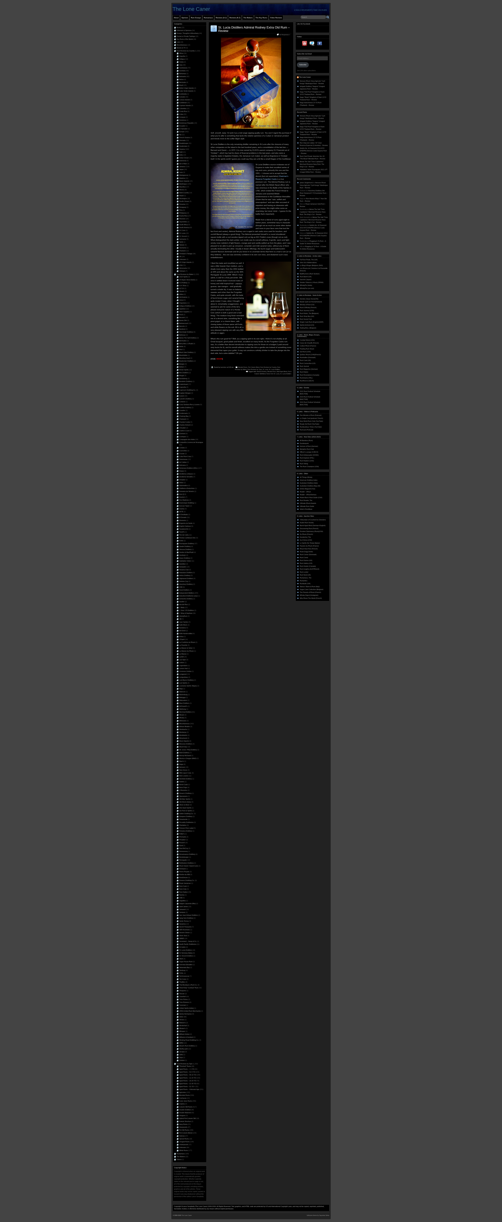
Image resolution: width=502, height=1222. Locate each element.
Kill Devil (182, 631)
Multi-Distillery (184, 753)
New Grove (183, 770)
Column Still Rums (185, 1107)
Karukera (182, 628)
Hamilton (182, 564)
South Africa (183, 225)
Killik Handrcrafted (185, 633)
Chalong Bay (184, 416)
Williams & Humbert (186, 1037)
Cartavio (182, 402)
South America (184, 227)
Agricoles (182, 1092)
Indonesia (182, 161)
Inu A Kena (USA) (306, 540)
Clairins (182, 1104)
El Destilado (183, 514)
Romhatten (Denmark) (308, 357)
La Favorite (183, 645)
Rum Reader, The (306, 500)
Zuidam (182, 1060)
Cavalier (182, 410)
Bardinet (182, 329)
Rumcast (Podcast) (306, 430)
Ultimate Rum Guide (307, 506)
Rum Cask (183, 886)
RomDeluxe (183, 877)
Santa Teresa (184, 921)
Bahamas (182, 74)
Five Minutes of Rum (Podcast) (310, 415)
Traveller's (183, 996)
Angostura (183, 303)
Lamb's (181, 657)
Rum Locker (304, 572)
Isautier (181, 602)
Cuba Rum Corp (185, 456)
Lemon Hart (183, 668)
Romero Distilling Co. (186, 880)
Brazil (181, 85)
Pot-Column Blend (253, 367)
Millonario (182, 721)
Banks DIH (183, 320)
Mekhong (182, 709)
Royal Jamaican (185, 883)
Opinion (184, 18)
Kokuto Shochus (185, 1121)
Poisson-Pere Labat (186, 828)
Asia (180, 65)
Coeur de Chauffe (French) (309, 343)
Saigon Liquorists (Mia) (187, 904)
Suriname (182, 239)
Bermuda (182, 82)
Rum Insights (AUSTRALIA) (309, 569)
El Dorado (182, 517)
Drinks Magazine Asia (307, 489)
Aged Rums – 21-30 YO (187, 1084)
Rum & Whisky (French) (308, 307)
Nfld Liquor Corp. (185, 773)
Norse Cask (183, 785)
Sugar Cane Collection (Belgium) (311, 589)
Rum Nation (183, 892)
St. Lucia (265, 369)
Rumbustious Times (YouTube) (311, 427)
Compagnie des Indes (187, 439)
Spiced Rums (184, 1139)
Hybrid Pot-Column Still (187, 1118)
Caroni (181, 396)
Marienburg (183, 695)
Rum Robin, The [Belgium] (309, 313)
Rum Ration (304, 372)
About (176, 18)
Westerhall (183, 1026)
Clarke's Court (184, 431)
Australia (182, 71)
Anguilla (182, 56)
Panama (182, 204)
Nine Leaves (183, 776)
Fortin (181, 541)
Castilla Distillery (185, 408)
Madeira (182, 178)
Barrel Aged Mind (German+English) (313, 525)
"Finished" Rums (185, 1066)
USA (180, 265)
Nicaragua (183, 198)
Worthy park (183, 1049)
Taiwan (181, 245)
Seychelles (183, 222)
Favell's (182, 532)
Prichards (182, 837)
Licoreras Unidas (185, 671)
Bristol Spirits (184, 370)
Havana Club (184, 570)
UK (180, 256)
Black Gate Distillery (186, 352)
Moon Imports (184, 741)
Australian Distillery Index (309, 483)
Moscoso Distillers (185, 744)
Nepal (181, 196)
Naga (181, 764)
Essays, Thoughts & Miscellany (188, 33)
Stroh (181, 959)
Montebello (183, 735)
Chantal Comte (184, 422)
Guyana (182, 149)
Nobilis (181, 782)
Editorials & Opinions (184, 30)
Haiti (180, 152)
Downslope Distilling (186, 503)
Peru (181, 210)
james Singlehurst (306, 183)
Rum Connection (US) (307, 363)
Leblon (181, 663)
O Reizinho (183, 790)
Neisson (182, 767)
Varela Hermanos (185, 1014)
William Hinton (184, 1034)
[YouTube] (305, 44)
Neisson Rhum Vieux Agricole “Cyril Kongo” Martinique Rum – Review (314, 185)
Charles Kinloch (185, 425)
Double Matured (185, 1113)
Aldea (181, 294)
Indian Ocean (184, 158)
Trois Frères (183, 999)
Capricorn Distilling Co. (187, 390)
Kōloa (181, 636)
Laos (181, 172)
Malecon (182, 692)
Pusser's (182, 843)
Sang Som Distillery (186, 918)
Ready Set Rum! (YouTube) (309, 424)
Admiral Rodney (262, 371)
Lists (178, 42)
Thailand (182, 251)
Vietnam (182, 271)
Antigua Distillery (185, 306)
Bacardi (182, 317)
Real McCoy (183, 848)
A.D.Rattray (183, 283)
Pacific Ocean (184, 201)
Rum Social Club (306, 319)
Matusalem (183, 700)
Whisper (182, 1031)
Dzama (181, 509)
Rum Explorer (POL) (307, 458)
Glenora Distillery (185, 549)
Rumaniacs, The (305, 578)
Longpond (183, 674)
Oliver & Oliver (184, 805)
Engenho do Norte (185, 523)
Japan (181, 169)
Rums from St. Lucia (272, 374)
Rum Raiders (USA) (307, 461)
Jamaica (182, 167)
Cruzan (181, 454)
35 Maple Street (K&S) (187, 280)
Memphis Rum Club (307, 449)
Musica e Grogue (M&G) (187, 758)
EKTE (181, 512)
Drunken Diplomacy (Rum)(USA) (311, 531)
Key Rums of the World (185, 39)
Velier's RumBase (306, 509)
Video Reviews (276, 18)
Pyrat (181, 845)
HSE (180, 587)
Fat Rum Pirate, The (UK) (309, 260)
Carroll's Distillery (185, 399)
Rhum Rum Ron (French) (309, 549)
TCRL (181, 973)
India (181, 155)
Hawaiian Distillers (186, 573)
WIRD (181, 1043)
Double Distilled (185, 1110)
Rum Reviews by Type (254, 369)
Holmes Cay (183, 581)
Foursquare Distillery (186, 544)
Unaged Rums (184, 1142)
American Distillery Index (308, 480)
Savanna (182, 924)
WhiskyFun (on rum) (307, 288)
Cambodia (183, 94)
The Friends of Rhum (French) (310, 592)
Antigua (182, 59)
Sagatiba (182, 901)
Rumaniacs (208, 18)
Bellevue (182, 335)
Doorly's (182, 497)
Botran (181, 367)
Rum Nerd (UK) (305, 575)
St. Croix (182, 230)
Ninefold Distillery (185, 779)
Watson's (182, 1023)
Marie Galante (184, 181)
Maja (181, 689)
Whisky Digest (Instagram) (309, 595)
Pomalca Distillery (185, 831)
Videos (179, 1159)
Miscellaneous (182, 45)
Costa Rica (183, 111)
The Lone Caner (191, 9)
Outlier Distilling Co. (186, 814)
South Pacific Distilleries (187, 944)
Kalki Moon (183, 625)
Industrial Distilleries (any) (188, 596)
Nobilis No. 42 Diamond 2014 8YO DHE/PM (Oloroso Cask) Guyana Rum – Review (313, 150)
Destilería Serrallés (186, 477)
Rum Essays (196, 18)
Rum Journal (304, 366)
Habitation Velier (185, 561)
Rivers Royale (184, 872)
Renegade (183, 860)
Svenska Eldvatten (185, 965)
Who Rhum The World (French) (311, 598)
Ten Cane (182, 979)
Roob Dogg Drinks (306, 552)
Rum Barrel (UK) (306, 277)
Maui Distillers (184, 703)
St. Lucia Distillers (274, 369)
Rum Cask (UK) (305, 360)
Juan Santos (183, 622)
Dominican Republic (186, 123)
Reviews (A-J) (221, 18)
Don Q (181, 494)
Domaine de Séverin (186, 491)
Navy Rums (183, 1124)
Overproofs (183, 1127)
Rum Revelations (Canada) (309, 375)
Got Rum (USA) (305, 352)
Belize (181, 79)
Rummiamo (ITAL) (306, 378)
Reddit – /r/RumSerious (308, 495)
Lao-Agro (182, 660)
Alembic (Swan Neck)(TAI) (309, 299)
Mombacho (183, 729)
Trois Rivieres (184, 1002)
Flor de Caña (184, 535)
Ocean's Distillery (185, 793)
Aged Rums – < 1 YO (186, 1069)
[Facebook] (319, 44)
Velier (181, 1017)
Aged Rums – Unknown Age (189, 1089)
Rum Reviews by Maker (185, 274)
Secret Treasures (185, 927)
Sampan (182, 912)
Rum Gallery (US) (306, 563)
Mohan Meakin (184, 726)
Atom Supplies (184, 312)
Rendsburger (184, 857)
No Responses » (284, 34)
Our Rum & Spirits (185, 811)
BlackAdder (183, 355)
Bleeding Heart (184, 358)
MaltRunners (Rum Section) (310, 274)
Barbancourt (183, 323)
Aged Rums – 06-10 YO (187, 1075)
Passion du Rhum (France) (309, 546)
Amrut (181, 300)
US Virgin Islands (185, 262)
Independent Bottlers (186, 593)
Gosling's (182, 555)
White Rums (183, 1150)
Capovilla (182, 387)
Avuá (181, 315)
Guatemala (183, 146)
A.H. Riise (182, 286)
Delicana (182, 465)
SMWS (181, 938)
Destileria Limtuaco (186, 474)
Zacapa (182, 1052)
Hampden (182, 567)
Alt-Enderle (183, 297)
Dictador (182, 480)
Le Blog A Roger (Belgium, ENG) (311, 265)
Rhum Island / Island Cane (188, 866)
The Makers (248, 18)
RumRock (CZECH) (307, 381)
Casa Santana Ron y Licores (189, 405)
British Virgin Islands (186, 88)
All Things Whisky (306, 477)
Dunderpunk (304, 443)
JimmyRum (183, 616)
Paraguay (182, 207)
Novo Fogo (183, 787)
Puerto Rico (183, 216)
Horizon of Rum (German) (309, 446)
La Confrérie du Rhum (187, 642)
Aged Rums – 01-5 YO (187, 1072)
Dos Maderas (184, 500)
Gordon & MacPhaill (186, 552)
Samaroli (182, 909)
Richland (182, 869)
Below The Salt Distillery (187, 338)
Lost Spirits (183, 683)
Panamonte (183, 819)
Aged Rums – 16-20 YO (187, 1081)
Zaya (181, 1057)
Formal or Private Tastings (186, 36)
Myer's (181, 761)
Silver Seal (183, 936)
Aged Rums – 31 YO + (187, 1086)
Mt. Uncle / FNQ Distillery (188, 750)
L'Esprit (181, 639)
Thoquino (182, 991)
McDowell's (183, 706)
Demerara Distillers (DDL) (188, 468)
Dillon (181, 483)
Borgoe (181, 364)
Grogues (182, 1115)
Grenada (182, 140)
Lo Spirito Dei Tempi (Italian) (310, 543)
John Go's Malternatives (308, 262)
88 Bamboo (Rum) (306, 440)
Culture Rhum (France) (308, 346)
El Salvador (183, 129)
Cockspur (182, 437)
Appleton (182, 309)
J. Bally (181, 607)
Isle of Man (183, 164)
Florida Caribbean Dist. (187, 538)
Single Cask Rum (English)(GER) (311, 322)
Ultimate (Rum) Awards (308, 503)
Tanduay (182, 970)
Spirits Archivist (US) (307, 325)
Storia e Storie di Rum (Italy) (310, 587)
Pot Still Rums (184, 1130)
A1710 (181, 288)
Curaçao (182, 117)
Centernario (183, 413)
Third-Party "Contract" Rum (188, 988)
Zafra (181, 1055)
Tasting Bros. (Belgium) (308, 328)
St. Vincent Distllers (186, 956)
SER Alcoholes (184, 930)
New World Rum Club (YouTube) (311, 421)
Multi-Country (184, 193)
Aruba (181, 62)
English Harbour (185, 526)
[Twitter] (312, 44)
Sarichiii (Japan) (305, 279)
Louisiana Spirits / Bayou (188, 686)
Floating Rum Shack (307, 349)
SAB (180, 898)
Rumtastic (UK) (305, 584)
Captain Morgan (185, 393)
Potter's (181, 834)
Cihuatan (182, 428)
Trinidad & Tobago (185, 254)
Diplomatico (183, 485)
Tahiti (181, 242)
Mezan (181, 715)
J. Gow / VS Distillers (186, 610)
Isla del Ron (183, 604)
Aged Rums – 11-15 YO (187, 1078)
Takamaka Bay (184, 967)
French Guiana (184, 137)
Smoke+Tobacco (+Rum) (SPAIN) (311, 282)
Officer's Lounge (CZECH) (309, 452)
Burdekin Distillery (185, 381)
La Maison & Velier (186, 648)
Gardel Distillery (185, 546)
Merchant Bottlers (185, 712)
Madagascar (183, 175)
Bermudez (183, 341)
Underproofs (183, 1145)
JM (180, 619)
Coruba (182, 448)
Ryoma (181, 895)
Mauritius (182, 187)
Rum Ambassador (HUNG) (309, 455)
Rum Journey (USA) (307, 310)
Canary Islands (184, 100)
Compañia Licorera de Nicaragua (191, 442)
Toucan (181, 994)
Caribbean (183, 103)
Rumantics (303, 581)
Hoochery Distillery (186, 584)
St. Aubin (182, 947)
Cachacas (182, 1098)
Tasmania (182, 248)
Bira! (180, 349)
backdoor (224, 367)
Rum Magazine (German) (309, 369)
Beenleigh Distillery (186, 332)
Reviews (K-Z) (234, 18)
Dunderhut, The (305, 537)
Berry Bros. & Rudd (186, 344)
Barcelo (182, 326)
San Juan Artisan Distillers (188, 915)
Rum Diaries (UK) (306, 560)
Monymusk (183, 738)
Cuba (181, 114)
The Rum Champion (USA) (309, 466)
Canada (182, 97)
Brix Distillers (184, 373)
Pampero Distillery (185, 816)
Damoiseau (183, 459)
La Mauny (182, 654)
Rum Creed (304, 557)
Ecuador (182, 126)
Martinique (183, 184)
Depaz (181, 471)
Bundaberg (183, 378)
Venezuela (183, 268)
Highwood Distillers (186, 578)
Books (179, 28)
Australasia (183, 68)
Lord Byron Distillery (186, 680)
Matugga (182, 697)
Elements (182, 520)
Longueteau (183, 677)
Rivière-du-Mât (184, 874)
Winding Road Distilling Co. (189, 1040)
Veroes (181, 1020)
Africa (181, 53)
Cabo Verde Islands (186, 91)
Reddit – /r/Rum (305, 492)
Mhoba (181, 718)
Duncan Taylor (184, 506)
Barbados (182, 76)
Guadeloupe (183, 143)
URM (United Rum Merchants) (190, 1011)
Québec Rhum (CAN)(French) (310, 355)
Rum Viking (304, 464)
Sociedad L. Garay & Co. (188, 941)
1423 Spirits (183, 277)
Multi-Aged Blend (282, 371)
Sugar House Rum (185, 962)
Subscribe (302, 65)
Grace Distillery (184, 558)
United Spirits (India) (186, 1008)
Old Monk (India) (185, 802)
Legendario (183, 666)
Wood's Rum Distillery (187, 1046)
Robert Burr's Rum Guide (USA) (311, 497)
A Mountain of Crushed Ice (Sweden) (313, 520)
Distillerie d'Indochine (187, 488)
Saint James (183, 907)
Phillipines (183, 213)
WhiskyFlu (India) (306, 285)
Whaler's (182, 1028)
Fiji (180, 135)
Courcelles (183, 451)
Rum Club (182, 889)
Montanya (182, 732)
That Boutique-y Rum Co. (188, 985)
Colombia (182, 108)
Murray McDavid (185, 755)
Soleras (182, 1136)
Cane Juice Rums (185, 1101)
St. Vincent (183, 236)
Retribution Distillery (186, 863)
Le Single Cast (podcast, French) (311, 418)
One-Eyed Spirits (185, 808)
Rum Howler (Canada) (308, 566)
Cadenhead (183, 384)
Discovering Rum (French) (309, 528)
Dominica (182, 120)
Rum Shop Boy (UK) (307, 316)
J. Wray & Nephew (185, 613)
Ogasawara (183, 796)
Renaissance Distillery (187, 854)
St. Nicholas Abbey (186, 953)
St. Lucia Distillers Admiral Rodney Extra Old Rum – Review (254, 29)
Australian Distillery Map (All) (310, 486)
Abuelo (181, 291)
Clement (182, 434)
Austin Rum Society (307, 523)
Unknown (182, 259)
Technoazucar (184, 976)
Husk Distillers (184, 590)
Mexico (181, 190)
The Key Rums (261, 18)
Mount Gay (183, 747)
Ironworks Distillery (186, 599)
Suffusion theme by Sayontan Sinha (318, 1215)
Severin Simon (184, 933)
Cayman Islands (185, 105)
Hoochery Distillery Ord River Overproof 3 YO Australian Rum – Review (313, 193)
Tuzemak (182, 1005)
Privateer (182, 840)
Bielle (181, 346)
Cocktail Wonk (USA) (307, 340)
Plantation (182, 825)
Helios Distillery (184, 575)
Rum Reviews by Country (268, 367)
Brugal (181, 375)
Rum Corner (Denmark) (308, 554)
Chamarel (182, 419)
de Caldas (183, 462)
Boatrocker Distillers (186, 361)
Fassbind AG (183, 529)
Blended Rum (271, 371)
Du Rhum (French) (306, 534)
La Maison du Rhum (186, 651)
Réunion (182, 219)
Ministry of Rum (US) (307, 305)
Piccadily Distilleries (186, 822)
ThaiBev (182, 982)
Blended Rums (242, 367)
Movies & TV (181, 48)
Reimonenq (183, 851)
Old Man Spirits (184, 799)
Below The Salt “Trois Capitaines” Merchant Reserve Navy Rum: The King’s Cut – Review (312, 164)
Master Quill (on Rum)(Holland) (311, 302)
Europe (181, 132)
